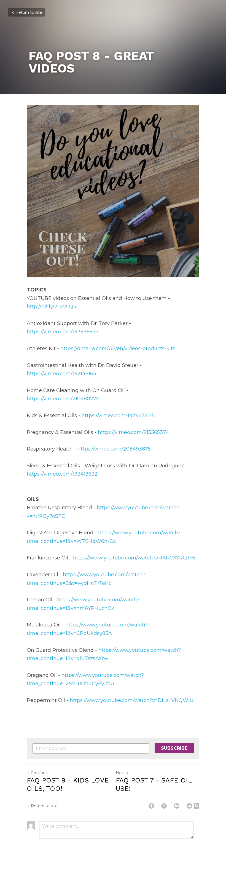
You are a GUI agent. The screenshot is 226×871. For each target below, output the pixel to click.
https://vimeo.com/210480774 (63, 399)
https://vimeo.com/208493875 (114, 449)
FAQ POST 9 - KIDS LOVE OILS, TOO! (68, 784)
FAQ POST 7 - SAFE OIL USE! (154, 784)
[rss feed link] (196, 806)
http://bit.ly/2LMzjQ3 (51, 307)
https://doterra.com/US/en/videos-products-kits (117, 348)
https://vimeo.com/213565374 (133, 432)
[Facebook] (151, 806)
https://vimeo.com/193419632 (62, 474)
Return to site (28, 12)
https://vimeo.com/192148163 (61, 374)
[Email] (189, 806)
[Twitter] (164, 806)
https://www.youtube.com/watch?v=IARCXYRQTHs (135, 558)
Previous (39, 772)
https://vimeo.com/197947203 (118, 415)
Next (120, 772)
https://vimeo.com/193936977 (63, 332)
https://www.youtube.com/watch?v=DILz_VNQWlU (131, 700)
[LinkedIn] (176, 806)
